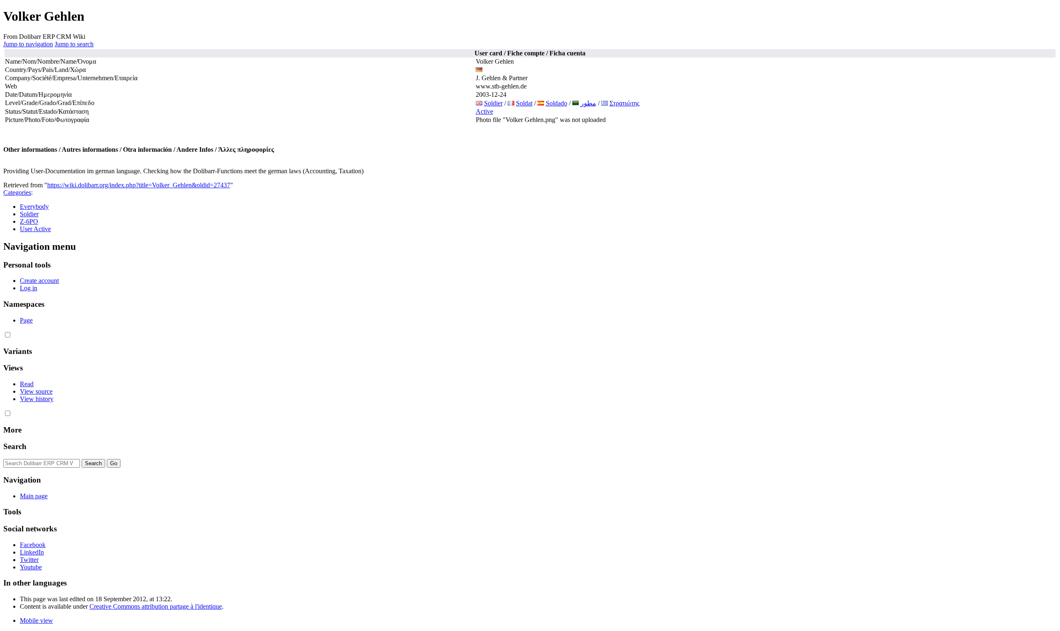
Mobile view (36, 620)
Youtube (31, 567)
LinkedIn (32, 552)
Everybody (34, 206)
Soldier (493, 103)
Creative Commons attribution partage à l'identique (155, 606)
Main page (34, 496)
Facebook (33, 544)
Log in (28, 288)
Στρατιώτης (624, 103)
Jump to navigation (28, 44)
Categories (17, 192)
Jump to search (74, 44)
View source (36, 391)
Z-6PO (29, 221)
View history (36, 398)
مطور (588, 103)
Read (27, 383)
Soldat (524, 103)
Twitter (29, 559)
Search (14, 446)
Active (484, 111)
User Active (35, 228)
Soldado (556, 103)
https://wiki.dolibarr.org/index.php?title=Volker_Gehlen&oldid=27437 (138, 185)
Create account (39, 280)
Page (26, 320)
